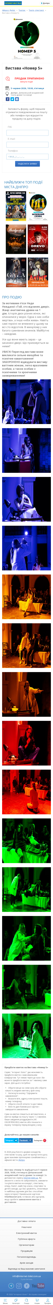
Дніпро (21, 1160)
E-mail (11, 138)
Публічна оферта (26, 1238)
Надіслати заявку (27, 164)
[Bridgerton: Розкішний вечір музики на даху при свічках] (16, 239)
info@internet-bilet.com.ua (26, 1276)
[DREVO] (38, 239)
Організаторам (26, 1244)
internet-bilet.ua (31, 1178)
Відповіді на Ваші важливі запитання (26, 1268)
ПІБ (10, 126)
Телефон (13, 150)
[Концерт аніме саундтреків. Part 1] (38, 272)
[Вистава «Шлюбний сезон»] (38, 206)
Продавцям (27, 1250)
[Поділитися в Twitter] (12, 99)
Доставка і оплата (26, 1221)
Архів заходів (26, 1262)
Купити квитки (16, 217)
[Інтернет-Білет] (13, 3)
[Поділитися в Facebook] (7, 99)
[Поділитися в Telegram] (17, 99)
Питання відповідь (26, 1256)
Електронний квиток (26, 1233)
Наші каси (26, 1227)
